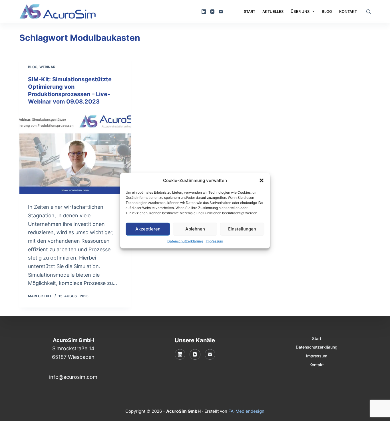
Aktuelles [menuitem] (273, 11)
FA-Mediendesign (246, 411)
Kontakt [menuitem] (348, 11)
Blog (32, 67)
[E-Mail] (221, 11)
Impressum (214, 241)
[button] (261, 180)
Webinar (47, 67)
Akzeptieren (147, 229)
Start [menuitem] (249, 11)
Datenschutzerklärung (185, 241)
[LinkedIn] (204, 11)
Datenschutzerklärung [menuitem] (316, 347)
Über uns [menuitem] (300, 11)
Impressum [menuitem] (316, 355)
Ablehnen (195, 229)
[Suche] (368, 11)
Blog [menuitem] (327, 11)
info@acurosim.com (73, 377)
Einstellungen (242, 229)
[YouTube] (212, 11)
